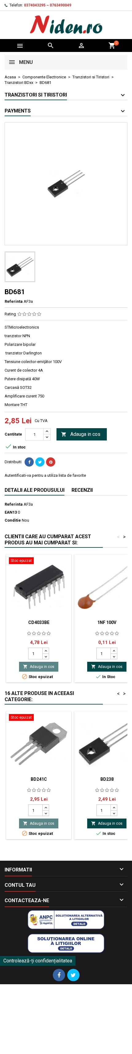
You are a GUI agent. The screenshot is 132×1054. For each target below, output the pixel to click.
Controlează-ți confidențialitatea (37, 961)
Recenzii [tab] (82, 490)
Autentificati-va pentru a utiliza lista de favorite (45, 475)
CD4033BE (38, 622)
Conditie (13, 520)
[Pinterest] (50, 462)
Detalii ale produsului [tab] (34, 490)
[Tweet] (40, 462)
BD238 (107, 779)
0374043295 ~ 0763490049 (47, 5)
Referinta (14, 301)
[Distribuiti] (29, 462)
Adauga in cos (80, 434)
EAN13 (11, 512)
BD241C (39, 779)
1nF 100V (106, 622)
